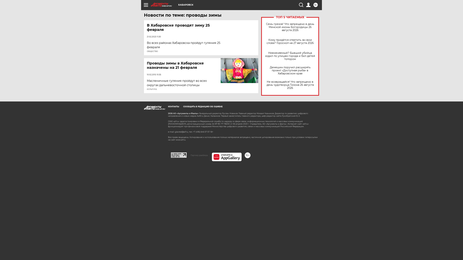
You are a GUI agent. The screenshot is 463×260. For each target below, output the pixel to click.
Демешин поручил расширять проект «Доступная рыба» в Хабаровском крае (290, 70)
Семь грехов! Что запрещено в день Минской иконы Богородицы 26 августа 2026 (290, 27)
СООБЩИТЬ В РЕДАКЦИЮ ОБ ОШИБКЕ (203, 106)
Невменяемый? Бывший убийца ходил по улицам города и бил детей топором (290, 56)
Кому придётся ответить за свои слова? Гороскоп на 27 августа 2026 (290, 41)
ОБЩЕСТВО (152, 51)
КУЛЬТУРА (152, 89)
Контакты (173, 106)
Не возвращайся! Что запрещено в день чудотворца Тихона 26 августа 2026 (290, 85)
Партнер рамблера (199, 155)
